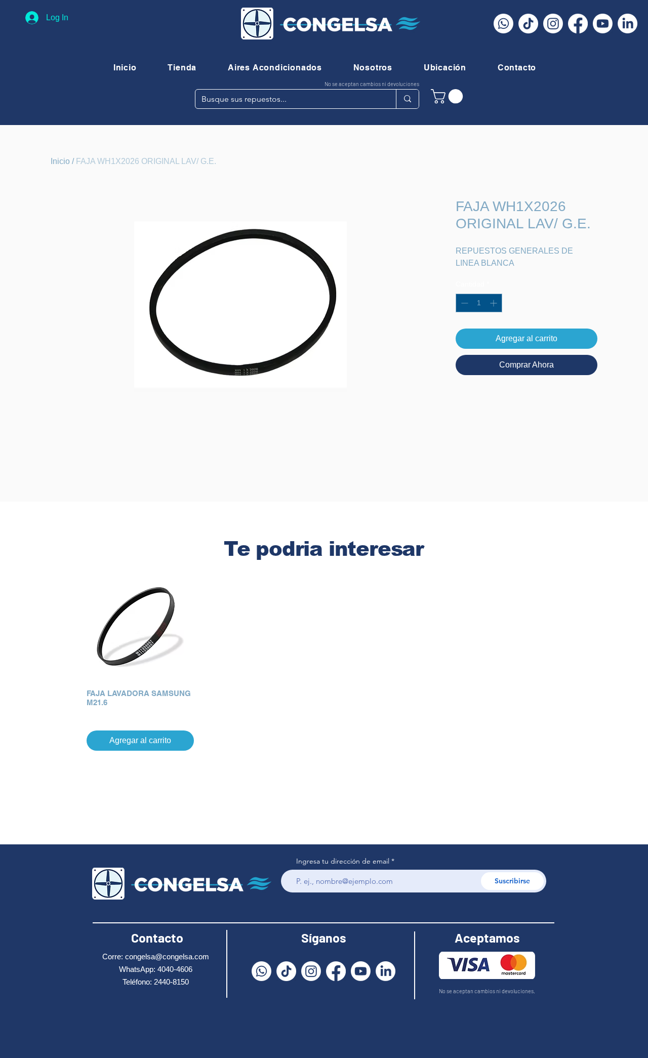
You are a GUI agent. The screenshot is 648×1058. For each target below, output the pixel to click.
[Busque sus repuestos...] (407, 99)
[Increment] (494, 303)
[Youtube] (603, 23)
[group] (324, 662)
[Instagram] (553, 23)
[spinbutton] (479, 303)
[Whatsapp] (503, 23)
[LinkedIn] (627, 23)
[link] (448, 96)
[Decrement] (463, 303)
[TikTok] (528, 23)
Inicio (60, 161)
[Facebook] (578, 23)
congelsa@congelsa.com (167, 956)
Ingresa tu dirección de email (342, 861)
